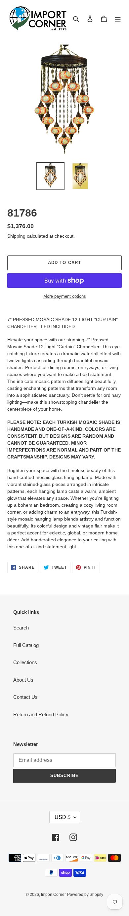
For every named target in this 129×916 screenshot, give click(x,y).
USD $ (62, 817)
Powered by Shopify (85, 894)
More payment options (64, 296)
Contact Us (25, 697)
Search (21, 627)
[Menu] (118, 19)
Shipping (16, 236)
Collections (25, 662)
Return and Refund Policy (40, 714)
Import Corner (53, 894)
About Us (23, 680)
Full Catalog (26, 645)
